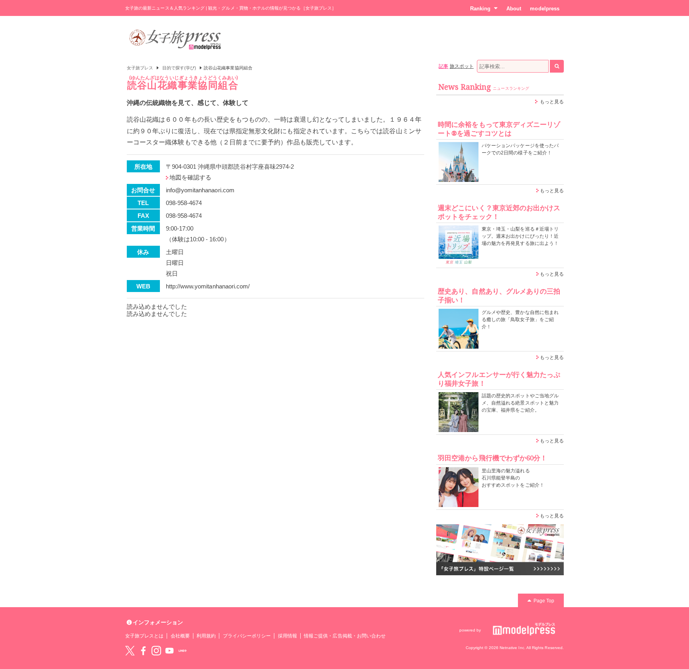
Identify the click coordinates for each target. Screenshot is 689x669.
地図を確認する (190, 177)
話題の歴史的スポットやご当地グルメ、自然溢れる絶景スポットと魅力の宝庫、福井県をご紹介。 (520, 403)
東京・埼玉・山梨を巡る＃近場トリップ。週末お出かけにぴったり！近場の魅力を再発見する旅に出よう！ (520, 236)
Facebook (143, 650)
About (513, 9)
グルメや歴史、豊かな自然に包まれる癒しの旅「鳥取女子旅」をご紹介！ (520, 320)
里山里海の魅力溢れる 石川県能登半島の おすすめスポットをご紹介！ (513, 478)
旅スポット (462, 66)
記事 (443, 66)
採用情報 (287, 636)
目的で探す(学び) (179, 67)
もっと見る (552, 102)
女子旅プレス (140, 67)
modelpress (544, 9)
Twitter (130, 650)
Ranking (480, 9)
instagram (156, 650)
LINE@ (182, 650)
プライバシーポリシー (247, 636)
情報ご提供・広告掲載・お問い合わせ (345, 636)
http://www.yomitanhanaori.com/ (208, 286)
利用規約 (206, 636)
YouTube (169, 650)
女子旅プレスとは (144, 636)
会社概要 (180, 636)
